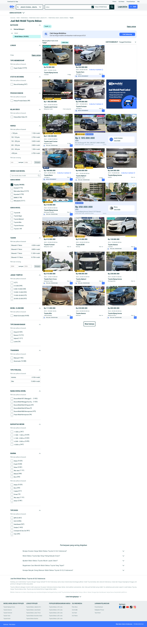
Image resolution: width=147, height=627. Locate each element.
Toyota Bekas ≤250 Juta (55, 615)
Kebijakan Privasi (99, 610)
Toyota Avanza (8, 610)
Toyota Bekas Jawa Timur (33, 612)
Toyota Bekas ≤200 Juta (55, 612)
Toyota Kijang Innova (9, 607)
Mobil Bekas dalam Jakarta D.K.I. (38, 18)
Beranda (12, 18)
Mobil (18, 18)
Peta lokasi (12, 624)
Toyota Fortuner (8, 612)
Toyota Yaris (7, 615)
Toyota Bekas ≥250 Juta (55, 618)
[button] (13, 1)
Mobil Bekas (24, 18)
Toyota (71, 18)
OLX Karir (74, 612)
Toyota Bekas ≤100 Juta (55, 607)
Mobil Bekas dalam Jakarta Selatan (58, 18)
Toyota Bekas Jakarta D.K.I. (33, 607)
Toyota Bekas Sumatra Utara (34, 615)
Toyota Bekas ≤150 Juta (55, 610)
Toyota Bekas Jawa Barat (33, 610)
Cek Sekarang (127, 34)
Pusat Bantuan (99, 607)
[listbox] (49, 26)
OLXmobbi (75, 610)
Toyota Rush (7, 618)
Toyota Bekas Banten (32, 618)
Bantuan (6, 624)
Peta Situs (75, 607)
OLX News (75, 615)
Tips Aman (98, 612)
